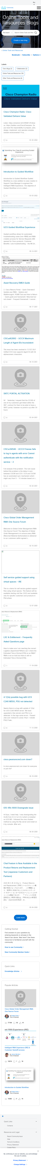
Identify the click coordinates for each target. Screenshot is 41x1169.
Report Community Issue (15, 1136)
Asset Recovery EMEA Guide (17, 283)
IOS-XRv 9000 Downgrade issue (18, 808)
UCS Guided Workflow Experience (19, 227)
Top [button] (2, 1116)
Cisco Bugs (6, 68)
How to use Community (13, 947)
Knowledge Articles (12, 971)
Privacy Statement (19, 1160)
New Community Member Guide (17, 952)
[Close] (38, 1151)
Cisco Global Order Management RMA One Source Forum (19, 1010)
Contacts (10, 1125)
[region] (20, 1158)
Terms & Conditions (13, 1142)
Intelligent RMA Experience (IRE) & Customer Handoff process (17, 1049)
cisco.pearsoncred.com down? (18, 760)
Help (8, 1139)
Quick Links (8, 1121)
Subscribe (26, 55)
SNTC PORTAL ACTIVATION (17, 394)
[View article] (20, 96)
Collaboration (21, 68)
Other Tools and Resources (11, 78)
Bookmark (16, 55)
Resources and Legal (12, 1132)
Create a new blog (20, 40)
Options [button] (36, 55)
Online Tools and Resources (13, 50)
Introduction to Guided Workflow (18, 172)
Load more (20, 918)
